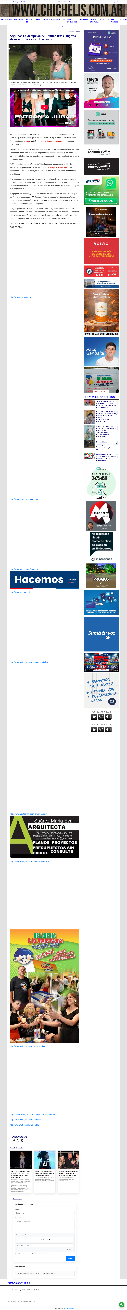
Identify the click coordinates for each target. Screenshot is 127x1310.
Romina (27, 141)
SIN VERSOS (114, 21)
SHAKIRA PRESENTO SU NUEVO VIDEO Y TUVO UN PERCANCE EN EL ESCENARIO (20, 1174)
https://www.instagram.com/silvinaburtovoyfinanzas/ (32, 1114)
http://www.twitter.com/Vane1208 (24, 1125)
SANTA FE (29, 21)
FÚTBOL (37, 19)
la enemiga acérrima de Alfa (58, 167)
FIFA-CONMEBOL (72, 21)
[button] (114, 2)
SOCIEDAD (47, 19)
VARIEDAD (105, 19)
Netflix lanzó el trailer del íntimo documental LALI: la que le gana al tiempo (44, 1173)
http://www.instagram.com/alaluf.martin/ (27, 1046)
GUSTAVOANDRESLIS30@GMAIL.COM (40, 223)
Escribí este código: (21, 1235)
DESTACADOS (59, 19)
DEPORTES (83, 19)
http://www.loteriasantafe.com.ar (24, 569)
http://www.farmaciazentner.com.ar (25, 499)
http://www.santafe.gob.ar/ (21, 592)
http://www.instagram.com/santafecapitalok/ (29, 662)
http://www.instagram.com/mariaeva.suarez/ (29, 861)
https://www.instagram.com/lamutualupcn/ (28, 814)
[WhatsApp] (117, 2)
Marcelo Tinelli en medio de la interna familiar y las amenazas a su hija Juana (68, 1173)
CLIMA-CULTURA (94, 21)
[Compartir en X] (17, 1140)
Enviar (70, 1258)
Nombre (17, 1209)
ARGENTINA (19, 19)
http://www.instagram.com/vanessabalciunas (29, 1120)
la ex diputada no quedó (52, 141)
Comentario (18, 1218)
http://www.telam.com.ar (20, 297)
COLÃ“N (63, 26)
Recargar (69, 1249)
